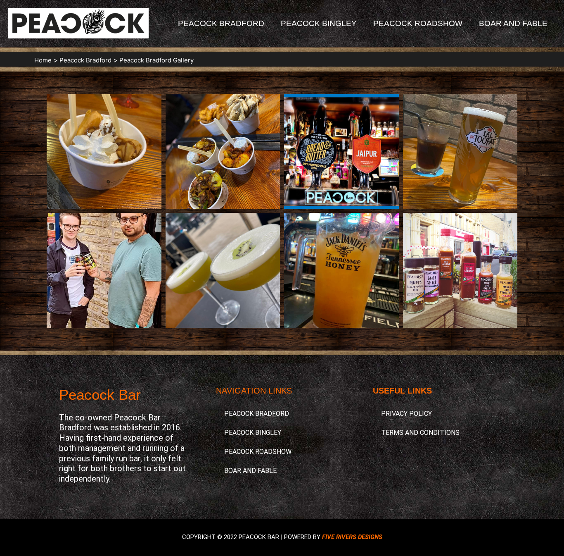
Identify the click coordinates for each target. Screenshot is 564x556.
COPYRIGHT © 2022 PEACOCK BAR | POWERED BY (282, 537)
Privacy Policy (406, 414)
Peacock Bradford (221, 23)
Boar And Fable (513, 23)
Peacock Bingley (319, 23)
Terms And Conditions (420, 433)
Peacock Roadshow (417, 23)
